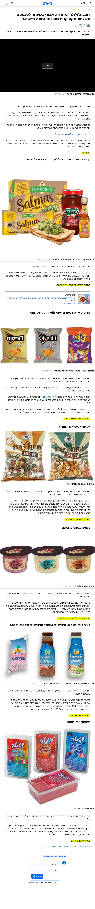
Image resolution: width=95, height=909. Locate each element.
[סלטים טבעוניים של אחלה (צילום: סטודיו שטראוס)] (47, 560)
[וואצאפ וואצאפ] (12, 3)
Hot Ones (46, 397)
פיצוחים (53, 846)
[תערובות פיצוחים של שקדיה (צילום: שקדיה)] (47, 458)
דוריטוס (47, 846)
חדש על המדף (85, 846)
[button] (83, 3)
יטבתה (69, 846)
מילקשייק (75, 846)
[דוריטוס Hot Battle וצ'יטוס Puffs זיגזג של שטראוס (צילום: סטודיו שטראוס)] (47, 344)
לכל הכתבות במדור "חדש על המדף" (72, 134)
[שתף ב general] (7, 3)
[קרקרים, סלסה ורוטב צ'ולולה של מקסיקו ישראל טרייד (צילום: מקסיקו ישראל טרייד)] (47, 212)
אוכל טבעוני (61, 846)
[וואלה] (47, 3)
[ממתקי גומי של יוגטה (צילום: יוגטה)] (47, 768)
